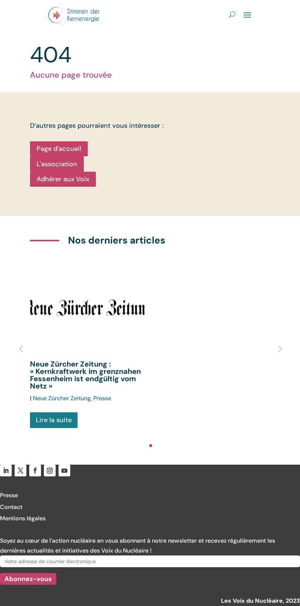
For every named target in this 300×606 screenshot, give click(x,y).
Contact (11, 507)
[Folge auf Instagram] (50, 470)
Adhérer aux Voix (63, 179)
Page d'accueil (59, 148)
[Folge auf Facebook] (35, 470)
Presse (102, 398)
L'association (57, 164)
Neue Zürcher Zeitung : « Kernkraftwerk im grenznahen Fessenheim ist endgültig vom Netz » (85, 375)
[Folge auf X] (20, 470)
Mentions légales (23, 518)
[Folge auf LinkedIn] (6, 470)
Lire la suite (54, 420)
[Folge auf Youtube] (64, 470)
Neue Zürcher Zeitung (62, 398)
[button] (279, 348)
